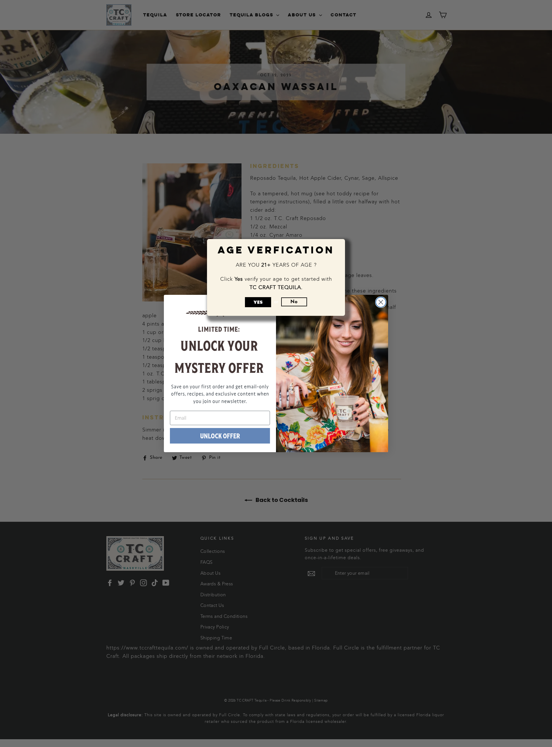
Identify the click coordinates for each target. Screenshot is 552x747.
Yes (258, 302)
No (294, 301)
